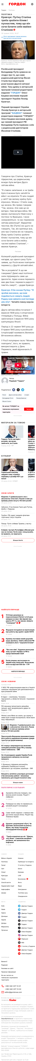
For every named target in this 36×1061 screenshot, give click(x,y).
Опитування (22, 889)
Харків (3, 920)
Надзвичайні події (7, 886)
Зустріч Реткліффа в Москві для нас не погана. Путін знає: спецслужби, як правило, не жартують (17, 532)
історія (26, 395)
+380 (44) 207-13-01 (13, 986)
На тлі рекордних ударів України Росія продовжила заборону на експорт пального (16, 757)
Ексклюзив (22, 879)
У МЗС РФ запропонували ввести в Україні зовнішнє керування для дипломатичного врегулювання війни (18, 689)
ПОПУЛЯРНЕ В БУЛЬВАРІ (13, 788)
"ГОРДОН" (15, 93)
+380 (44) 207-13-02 (13, 989)
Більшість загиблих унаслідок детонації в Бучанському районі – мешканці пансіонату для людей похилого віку (17, 776)
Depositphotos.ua (7, 1018)
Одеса (3, 913)
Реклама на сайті (7, 968)
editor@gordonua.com (13, 992)
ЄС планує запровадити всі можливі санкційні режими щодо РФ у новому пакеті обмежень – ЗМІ (16, 748)
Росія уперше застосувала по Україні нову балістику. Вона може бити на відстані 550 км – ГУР (20, 662)
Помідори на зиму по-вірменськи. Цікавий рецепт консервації (19, 805)
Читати (28, 409)
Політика (12, 10)
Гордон (3, 10)
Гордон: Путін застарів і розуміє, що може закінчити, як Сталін (10, 441)
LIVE (19, 875)
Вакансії (4, 961)
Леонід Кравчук (21, 398)
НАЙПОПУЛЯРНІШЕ (10, 610)
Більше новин (18, 782)
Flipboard (24, 939)
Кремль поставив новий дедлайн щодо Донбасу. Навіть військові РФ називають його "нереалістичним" (20, 641)
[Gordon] (17, 4)
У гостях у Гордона (25, 865)
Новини (4, 854)
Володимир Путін (7, 398)
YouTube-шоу (23, 893)
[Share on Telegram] (22, 390)
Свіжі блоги (7, 493)
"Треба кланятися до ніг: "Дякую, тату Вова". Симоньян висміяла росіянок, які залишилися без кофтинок (19, 839)
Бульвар (6, 456)
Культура (4, 875)
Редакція (4, 965)
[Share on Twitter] (18, 390)
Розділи (21, 854)
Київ (2, 906)
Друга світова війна (15, 395)
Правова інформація (8, 972)
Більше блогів (18, 540)
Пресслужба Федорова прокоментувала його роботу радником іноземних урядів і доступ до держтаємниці (17, 738)
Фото (20, 882)
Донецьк (4, 916)
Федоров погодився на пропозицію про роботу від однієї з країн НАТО (20, 631)
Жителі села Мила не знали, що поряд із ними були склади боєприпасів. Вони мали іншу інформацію (18, 717)
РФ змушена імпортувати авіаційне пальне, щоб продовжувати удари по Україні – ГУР (15, 708)
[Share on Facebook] (13, 390)
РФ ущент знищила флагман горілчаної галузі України (15, 516)
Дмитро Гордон (27, 906)
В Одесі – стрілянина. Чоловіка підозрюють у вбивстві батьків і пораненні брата (17, 699)
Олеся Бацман (26, 931)
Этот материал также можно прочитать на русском (14, 37)
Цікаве (3, 893)
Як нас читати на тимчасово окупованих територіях (9, 977)
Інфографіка (5, 889)
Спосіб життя (6, 882)
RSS (22, 942)
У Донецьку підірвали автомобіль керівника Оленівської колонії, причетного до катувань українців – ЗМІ (17, 766)
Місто (3, 901)
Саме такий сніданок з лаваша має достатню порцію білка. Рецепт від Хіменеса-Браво (19, 815)
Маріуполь (5, 926)
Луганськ (4, 930)
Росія (4, 395)
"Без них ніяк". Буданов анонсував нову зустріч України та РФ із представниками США (20, 652)
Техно (3, 879)
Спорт (3, 872)
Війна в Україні (6, 858)
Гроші (3, 865)
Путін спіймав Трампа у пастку (16, 524)
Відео (20, 886)
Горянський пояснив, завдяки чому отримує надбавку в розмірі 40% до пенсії (12, 475)
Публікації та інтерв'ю (26, 862)
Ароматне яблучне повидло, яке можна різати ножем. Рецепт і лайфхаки (18, 795)
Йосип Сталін (6, 401)
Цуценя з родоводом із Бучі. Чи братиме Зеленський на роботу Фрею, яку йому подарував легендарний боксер (19, 826)
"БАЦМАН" (16, 113)
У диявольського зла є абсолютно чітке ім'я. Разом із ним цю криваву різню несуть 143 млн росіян (16, 499)
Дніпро (3, 923)
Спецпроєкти (22, 896)
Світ (12, 445)
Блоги (20, 868)
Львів (3, 909)
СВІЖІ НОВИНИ (8, 681)
